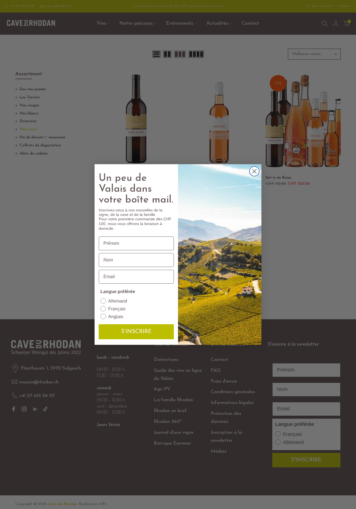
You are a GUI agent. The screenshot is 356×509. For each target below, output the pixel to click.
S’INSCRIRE (136, 332)
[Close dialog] (254, 171)
